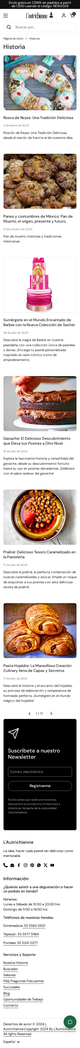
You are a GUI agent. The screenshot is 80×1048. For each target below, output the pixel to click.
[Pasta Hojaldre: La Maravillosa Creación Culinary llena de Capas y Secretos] (40, 630)
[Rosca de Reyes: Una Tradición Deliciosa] (40, 82)
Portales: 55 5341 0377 (20, 943)
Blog (6, 993)
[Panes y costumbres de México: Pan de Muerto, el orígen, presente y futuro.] (40, 181)
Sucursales (11, 987)
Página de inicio (13, 38)
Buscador (10, 969)
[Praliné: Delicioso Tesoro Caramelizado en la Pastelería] (40, 517)
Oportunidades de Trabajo (23, 999)
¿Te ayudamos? (70, 1021)
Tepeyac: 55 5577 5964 (21, 934)
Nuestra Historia (15, 962)
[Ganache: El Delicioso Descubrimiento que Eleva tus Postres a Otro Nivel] (40, 403)
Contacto (10, 1005)
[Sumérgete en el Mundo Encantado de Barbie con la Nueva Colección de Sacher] (40, 285)
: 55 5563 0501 (33, 925)
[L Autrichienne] (40, 15)
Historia (34, 38)
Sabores (9, 975)
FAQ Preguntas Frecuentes (23, 981)
